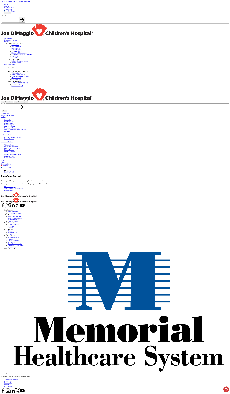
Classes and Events (9, 151)
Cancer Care (7, 120)
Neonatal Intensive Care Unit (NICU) (15, 129)
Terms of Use (8, 383)
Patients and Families (10, 64)
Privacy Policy (8, 381)
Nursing (10, 239)
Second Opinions (9, 139)
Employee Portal (12, 232)
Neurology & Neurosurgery (12, 128)
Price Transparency (13, 219)
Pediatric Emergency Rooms (12, 137)
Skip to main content (6, 1)
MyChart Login (10, 11)
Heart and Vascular (9, 126)
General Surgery (9, 125)
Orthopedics (7, 131)
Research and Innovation (15, 244)
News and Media (13, 211)
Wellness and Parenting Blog (12, 154)
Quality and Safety (13, 221)
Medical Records (9, 150)
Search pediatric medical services (13, 188)
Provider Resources (13, 237)
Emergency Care (9, 121)
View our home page (10, 187)
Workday (10, 234)
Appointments (8, 38)
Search (5, 111)
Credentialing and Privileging (16, 245)
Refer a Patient (12, 242)
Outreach (10, 228)
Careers (6, 6)
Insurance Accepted (9, 157)
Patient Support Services (11, 146)
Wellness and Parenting (14, 213)
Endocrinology (8, 123)
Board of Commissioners (15, 218)
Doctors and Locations (10, 40)
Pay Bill (6, 4)
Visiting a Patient (9, 145)
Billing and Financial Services (12, 148)
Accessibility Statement (11, 379)
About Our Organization (15, 216)
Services (6, 41)
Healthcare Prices (9, 8)
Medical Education (13, 240)
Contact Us (7, 384)
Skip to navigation (18, 1)
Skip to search (27, 1)
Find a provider (8, 190)
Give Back (9, 9)
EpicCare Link (12, 247)
